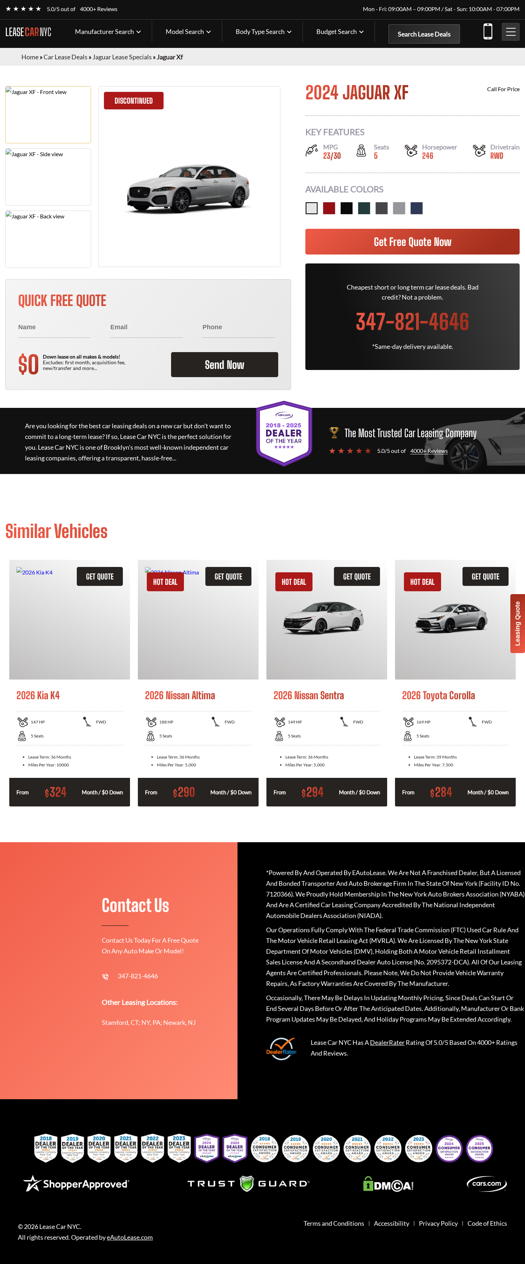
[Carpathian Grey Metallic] (382, 208)
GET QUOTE (100, 576)
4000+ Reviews (99, 8)
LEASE (28, 31)
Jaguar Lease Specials (122, 57)
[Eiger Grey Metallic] (399, 208)
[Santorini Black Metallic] (346, 208)
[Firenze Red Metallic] (329, 208)
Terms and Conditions (334, 1223)
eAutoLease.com (130, 1237)
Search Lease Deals (424, 34)
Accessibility (391, 1223)
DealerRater (387, 1042)
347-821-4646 (487, 30)
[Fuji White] (312, 208)
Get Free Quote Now (412, 241)
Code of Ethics (487, 1223)
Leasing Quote (517, 623)
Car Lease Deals (66, 57)
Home (30, 57)
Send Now (224, 364)
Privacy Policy (438, 1223)
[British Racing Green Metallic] (364, 208)
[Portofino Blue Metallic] (416, 208)
